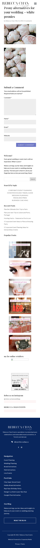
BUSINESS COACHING (20, 200)
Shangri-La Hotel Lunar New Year (15, 492)
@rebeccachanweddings (12, 399)
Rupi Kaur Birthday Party (12, 488)
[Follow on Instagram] (21, 447)
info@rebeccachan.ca (21, 442)
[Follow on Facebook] (18, 447)
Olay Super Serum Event (12, 482)
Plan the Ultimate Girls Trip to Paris (16, 209)
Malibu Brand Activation (12, 485)
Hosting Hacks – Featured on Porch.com (17, 218)
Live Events (8, 473)
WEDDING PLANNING (20, 195)
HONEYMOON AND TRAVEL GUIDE (20, 193)
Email (6, 127)
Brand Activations (10, 466)
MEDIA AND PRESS (20, 198)
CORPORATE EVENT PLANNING (20, 190)
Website (7, 135)
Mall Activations (9, 470)
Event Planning (9, 460)
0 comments (28, 21)
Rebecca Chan (10, 21)
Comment (8, 98)
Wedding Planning (10, 463)
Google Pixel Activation (12, 495)
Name (6, 118)
